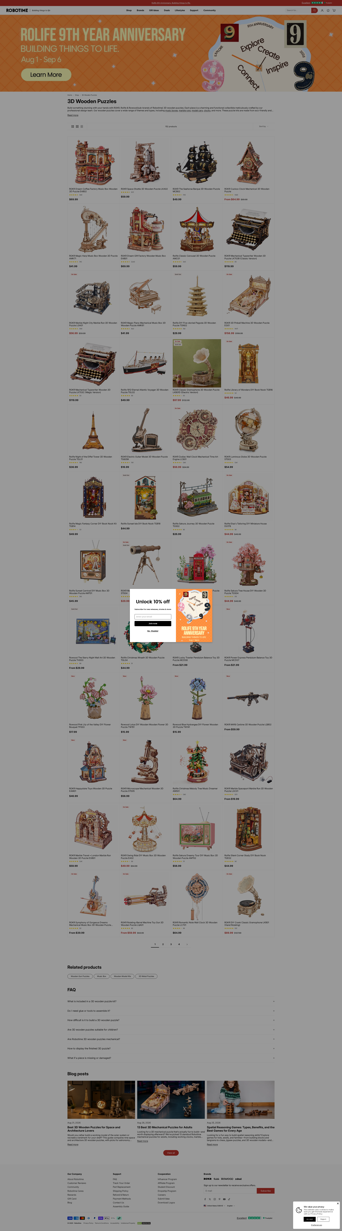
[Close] (338, 1203)
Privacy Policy (316, 1214)
